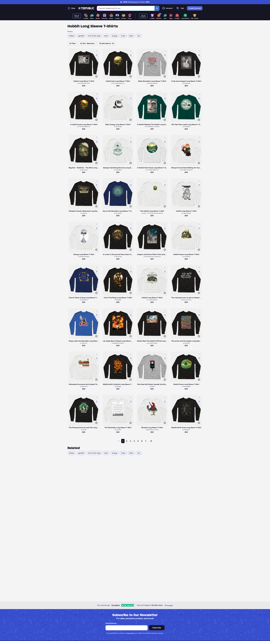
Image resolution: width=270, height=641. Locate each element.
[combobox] (126, 8)
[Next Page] (151, 441)
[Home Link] (86, 8)
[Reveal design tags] (96, 76)
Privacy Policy (130, 633)
